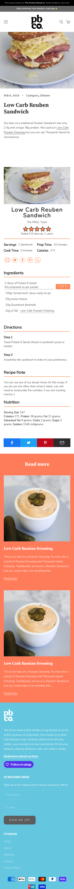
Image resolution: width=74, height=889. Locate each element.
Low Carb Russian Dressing (37, 310)
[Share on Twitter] (28, 443)
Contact (8, 861)
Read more (10, 578)
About (7, 848)
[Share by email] (62, 443)
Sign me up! (19, 820)
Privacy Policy (12, 868)
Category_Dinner (38, 95)
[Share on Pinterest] (45, 443)
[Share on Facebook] (12, 443)
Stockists (9, 855)
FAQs (7, 841)
